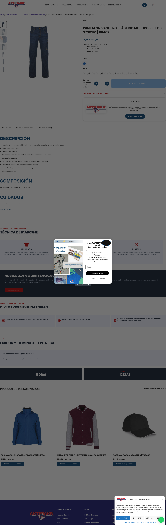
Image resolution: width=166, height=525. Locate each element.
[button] (162, 499)
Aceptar (123, 518)
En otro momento (97, 279)
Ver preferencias (154, 518)
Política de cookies (129, 522)
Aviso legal (153, 522)
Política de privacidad (142, 522)
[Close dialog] (106, 243)
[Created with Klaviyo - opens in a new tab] (83, 285)
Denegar (137, 518)
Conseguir (97, 273)
